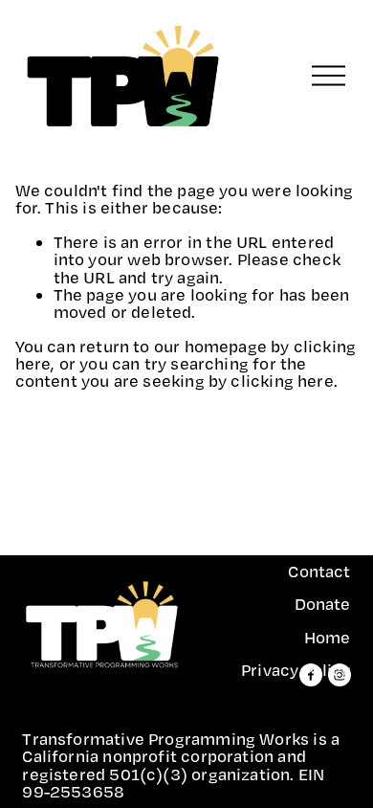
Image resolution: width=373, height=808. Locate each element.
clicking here (281, 380)
